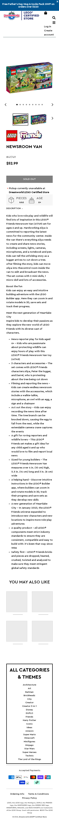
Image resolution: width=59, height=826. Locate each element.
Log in (47, 26)
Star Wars (29, 749)
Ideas (29, 727)
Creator (29, 702)
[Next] (52, 104)
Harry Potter (29, 720)
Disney (29, 710)
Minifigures (29, 742)
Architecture (29, 685)
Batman (29, 692)
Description (13, 208)
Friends (29, 717)
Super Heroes (29, 752)
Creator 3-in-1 (29, 706)
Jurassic (29, 731)
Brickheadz (29, 695)
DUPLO (29, 713)
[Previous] (6, 104)
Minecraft (29, 738)
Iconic (29, 724)
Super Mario (29, 734)
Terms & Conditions (38, 794)
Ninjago (29, 745)
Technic (29, 756)
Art (29, 688)
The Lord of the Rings (29, 759)
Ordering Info (17, 794)
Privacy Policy (29, 798)
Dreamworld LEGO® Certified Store (33, 817)
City (29, 699)
